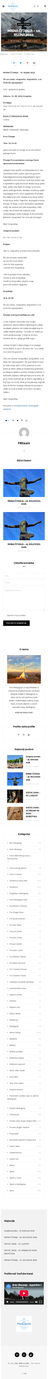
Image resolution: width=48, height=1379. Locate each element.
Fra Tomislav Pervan (17, 969)
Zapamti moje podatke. (16, 615)
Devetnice (13, 887)
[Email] (34, 62)
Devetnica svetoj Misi (18, 880)
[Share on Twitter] (20, 62)
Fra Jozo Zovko (15, 937)
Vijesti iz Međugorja (17, 1184)
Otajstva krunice (16, 1089)
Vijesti (11, 1171)
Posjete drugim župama (19, 1127)
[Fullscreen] (40, 1302)
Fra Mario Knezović (17, 963)
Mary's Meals (14, 1013)
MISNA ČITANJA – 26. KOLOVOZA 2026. (33, 777)
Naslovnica (4, 54)
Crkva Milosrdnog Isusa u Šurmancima (18, 857)
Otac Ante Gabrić (16, 1083)
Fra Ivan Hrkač (15, 925)
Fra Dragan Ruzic (16, 912)
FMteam (16, 41)
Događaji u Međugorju (18, 893)
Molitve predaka (16, 1051)
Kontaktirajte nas (24, 712)
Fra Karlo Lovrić (16, 950)
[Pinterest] (27, 62)
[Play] (7, 1302)
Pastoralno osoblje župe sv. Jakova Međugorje (22, 1097)
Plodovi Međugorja (17, 1108)
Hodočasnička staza (17, 988)
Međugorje (14, 1026)
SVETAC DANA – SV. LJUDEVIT (16, 1244)
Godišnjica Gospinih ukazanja (21, 982)
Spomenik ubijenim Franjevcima (22, 1140)
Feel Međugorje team (18, 899)
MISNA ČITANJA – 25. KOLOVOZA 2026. (20, 1260)
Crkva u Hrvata (15, 874)
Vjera (11, 1190)
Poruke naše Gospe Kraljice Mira (22, 1121)
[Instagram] (24, 1354)
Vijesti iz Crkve (15, 1178)
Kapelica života (15, 994)
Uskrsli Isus (14, 1159)
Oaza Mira (13, 1077)
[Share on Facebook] (14, 62)
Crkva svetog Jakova (17, 868)
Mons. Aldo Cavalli (17, 1070)
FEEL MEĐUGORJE (22, 1363)
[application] (24, 1293)
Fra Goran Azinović (17, 918)
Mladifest (13, 1039)
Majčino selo (14, 1007)
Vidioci (12, 1165)
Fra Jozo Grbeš (15, 931)
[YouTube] (31, 1354)
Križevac (12, 1001)
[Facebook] (17, 1354)
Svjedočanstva (15, 1152)
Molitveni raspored (17, 1064)
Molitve (12, 1045)
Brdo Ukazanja (15, 849)
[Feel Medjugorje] (13, 6)
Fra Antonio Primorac (18, 906)
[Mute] (36, 1302)
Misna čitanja (24, 24)
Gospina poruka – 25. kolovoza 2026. (33, 759)
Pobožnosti (14, 1114)
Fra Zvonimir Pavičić (17, 975)
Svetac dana (14, 1146)
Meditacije (13, 1020)
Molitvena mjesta (16, 1058)
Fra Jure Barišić (15, 944)
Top (24, 1374)
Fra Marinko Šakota (17, 956)
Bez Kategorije (15, 843)
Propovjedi (13, 1133)
